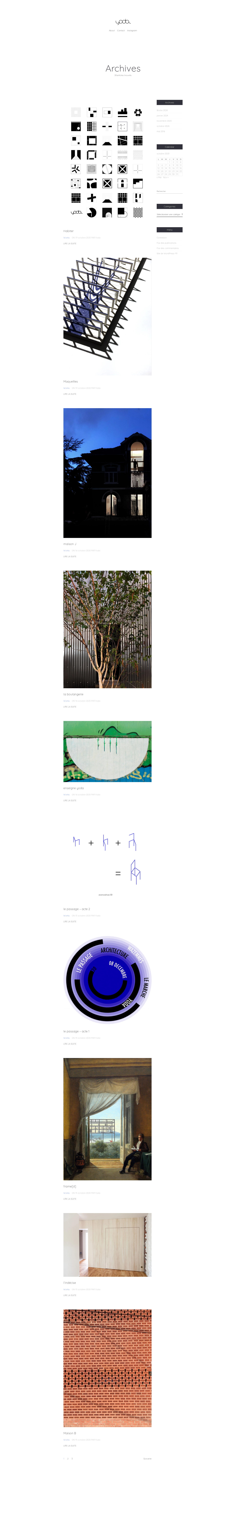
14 (166, 168)
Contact (121, 30)
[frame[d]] (107, 1119)
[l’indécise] (107, 1245)
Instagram (132, 30)
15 (170, 168)
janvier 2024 (162, 115)
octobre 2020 (163, 126)
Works (66, 237)
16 (173, 168)
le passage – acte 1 (76, 1031)
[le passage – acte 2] (107, 859)
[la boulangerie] (107, 629)
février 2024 (162, 110)
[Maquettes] (107, 316)
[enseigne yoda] (107, 751)
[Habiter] (107, 162)
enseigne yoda (73, 788)
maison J (69, 544)
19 (158, 171)
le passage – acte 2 (76, 909)
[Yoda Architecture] (123, 22)
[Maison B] (107, 1368)
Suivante (148, 1458)
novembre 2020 (164, 121)
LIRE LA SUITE (69, 243)
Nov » (165, 177)
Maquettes (70, 381)
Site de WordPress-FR (167, 253)
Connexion (162, 237)
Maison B (69, 1433)
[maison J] (107, 473)
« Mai (159, 177)
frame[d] (69, 1186)
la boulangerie (73, 694)
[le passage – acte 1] (107, 980)
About (112, 30)
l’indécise (69, 1283)
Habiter (68, 231)
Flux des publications (166, 243)
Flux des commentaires (168, 248)
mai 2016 (161, 131)
